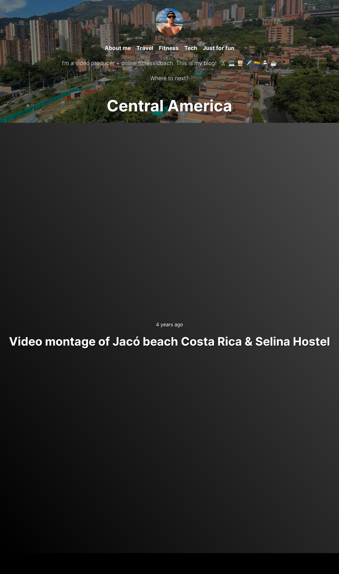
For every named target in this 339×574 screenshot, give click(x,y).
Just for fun (218, 48)
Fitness (169, 48)
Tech (190, 48)
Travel (144, 48)
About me (118, 48)
